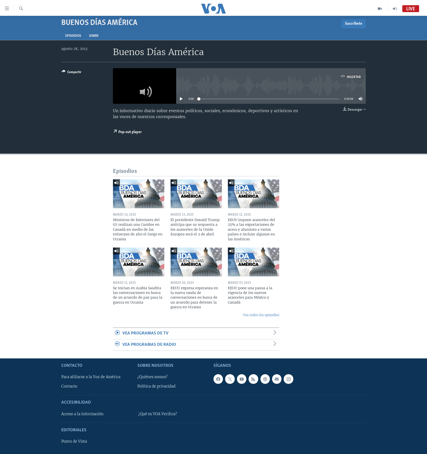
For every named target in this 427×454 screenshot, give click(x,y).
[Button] (71, 73)
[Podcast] (265, 379)
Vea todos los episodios (261, 315)
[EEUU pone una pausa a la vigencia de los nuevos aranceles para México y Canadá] (253, 262)
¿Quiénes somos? (152, 377)
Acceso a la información (82, 414)
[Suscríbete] (276, 379)
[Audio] (394, 8)
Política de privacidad (156, 386)
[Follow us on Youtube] (241, 379)
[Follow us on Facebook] (218, 379)
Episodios (73, 36)
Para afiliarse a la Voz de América (90, 377)
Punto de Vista (74, 441)
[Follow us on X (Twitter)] (230, 379)
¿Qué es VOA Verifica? (157, 414)
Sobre (94, 36)
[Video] (379, 8)
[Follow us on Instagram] (288, 379)
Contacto (69, 386)
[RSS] (253, 379)
